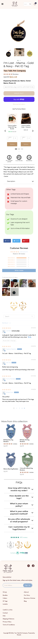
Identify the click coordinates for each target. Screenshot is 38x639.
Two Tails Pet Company (21, 633)
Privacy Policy (7, 621)
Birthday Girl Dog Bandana (24, 440)
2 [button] (16, 408)
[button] (18, 60)
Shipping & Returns (8, 619)
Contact (5, 613)
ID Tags (5, 601)
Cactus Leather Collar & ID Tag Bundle (12, 127)
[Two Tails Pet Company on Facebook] (33, 566)
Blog (25, 601)
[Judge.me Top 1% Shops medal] (27, 545)
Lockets (5, 604)
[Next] (32, 131)
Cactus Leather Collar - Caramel (25, 126)
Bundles (5, 595)
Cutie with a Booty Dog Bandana (26, 469)
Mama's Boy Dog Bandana (11, 469)
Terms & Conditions (9, 624)
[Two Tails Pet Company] (8, 572)
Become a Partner (29, 598)
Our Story (27, 595)
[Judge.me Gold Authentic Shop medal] (13, 305)
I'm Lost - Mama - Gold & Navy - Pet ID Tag (19, 64)
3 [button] (19, 408)
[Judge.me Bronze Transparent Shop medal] (22, 305)
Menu (3, 4)
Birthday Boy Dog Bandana (8, 440)
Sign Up (27, 585)
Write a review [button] (19, 270)
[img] (6, 328)
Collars (5, 598)
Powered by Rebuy (19, 151)
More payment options (19, 104)
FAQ (4, 616)
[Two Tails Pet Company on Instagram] (28, 566)
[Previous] (5, 131)
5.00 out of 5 (24, 252)
